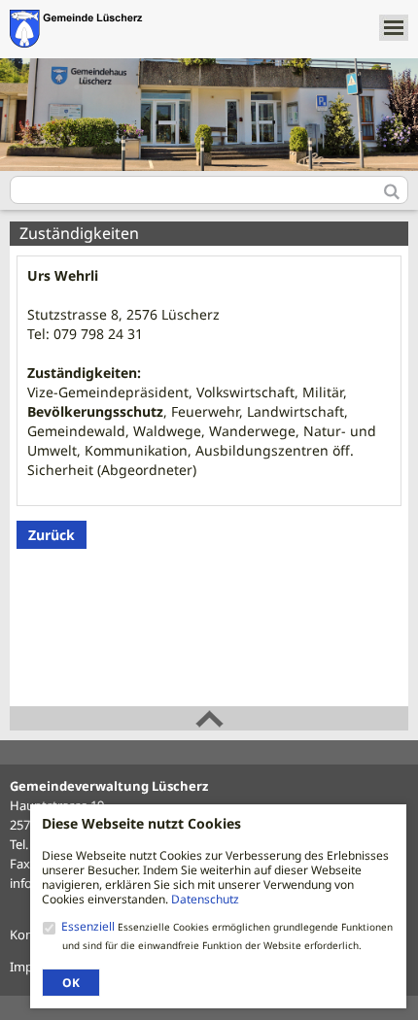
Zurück (51, 535)
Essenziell (89, 926)
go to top (209, 718)
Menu (393, 28)
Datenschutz (205, 899)
